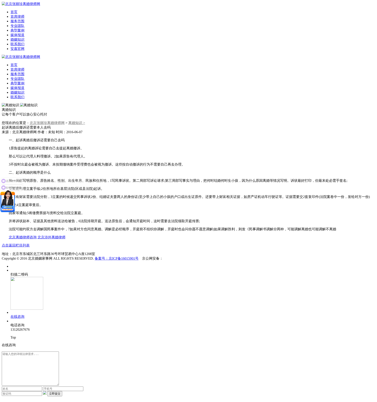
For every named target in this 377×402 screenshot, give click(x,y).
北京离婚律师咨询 (23, 237)
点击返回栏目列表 (16, 245)
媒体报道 (17, 35)
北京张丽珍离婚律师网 (47, 123)
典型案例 (17, 30)
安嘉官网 (17, 49)
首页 (13, 12)
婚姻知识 (17, 39)
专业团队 (17, 26)
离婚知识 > (76, 123)
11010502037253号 (177, 258)
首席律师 (17, 16)
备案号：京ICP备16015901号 (117, 258)
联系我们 (17, 44)
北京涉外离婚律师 (51, 237)
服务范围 (17, 21)
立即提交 (54, 393)
